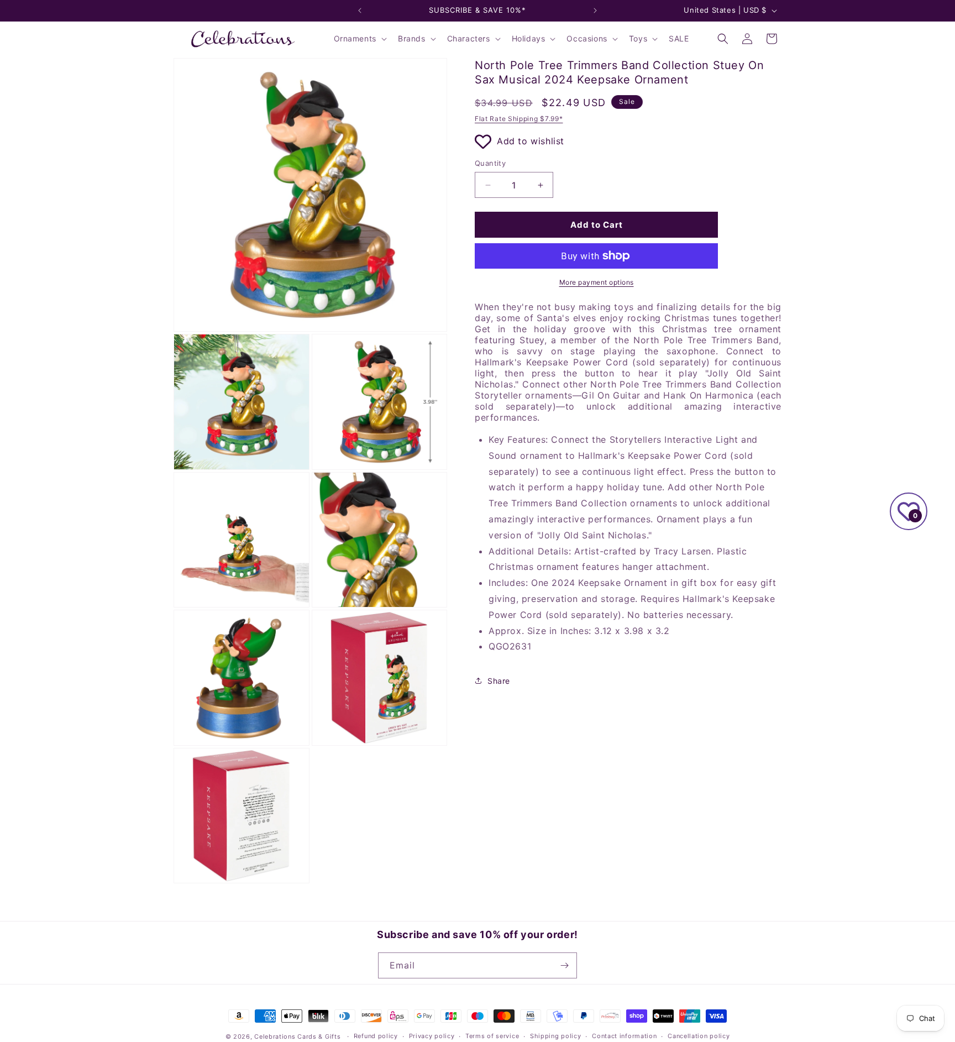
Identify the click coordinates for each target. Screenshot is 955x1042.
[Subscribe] (564, 965)
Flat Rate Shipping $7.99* (519, 118)
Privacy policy (432, 1036)
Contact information (624, 1036)
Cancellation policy (699, 1036)
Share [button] (498, 680)
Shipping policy (555, 1036)
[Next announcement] (595, 10)
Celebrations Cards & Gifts (297, 1036)
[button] (359, 38)
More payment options (596, 282)
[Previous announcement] (360, 10)
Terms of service (492, 1036)
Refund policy (376, 1036)
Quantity (490, 163)
